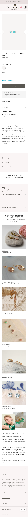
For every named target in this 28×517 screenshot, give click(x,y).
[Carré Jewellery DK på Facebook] (3, 510)
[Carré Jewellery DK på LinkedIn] (12, 510)
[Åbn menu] (3, 7)
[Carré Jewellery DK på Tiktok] (10, 510)
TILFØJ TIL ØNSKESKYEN (8, 80)
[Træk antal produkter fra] (3, 76)
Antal (3, 72)
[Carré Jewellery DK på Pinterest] (5, 510)
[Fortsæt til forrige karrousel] (2, 32)
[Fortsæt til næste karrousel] (26, 32)
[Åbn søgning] (8, 7)
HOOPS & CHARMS (7, 313)
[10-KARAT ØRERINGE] (14, 268)
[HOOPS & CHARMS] (14, 299)
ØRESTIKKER (6, 344)
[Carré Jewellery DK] (15, 7)
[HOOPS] (14, 362)
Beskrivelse (5, 107)
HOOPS (4, 375)
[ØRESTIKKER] (14, 330)
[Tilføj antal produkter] (8, 76)
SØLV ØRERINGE (7, 406)
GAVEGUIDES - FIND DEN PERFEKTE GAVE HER (14, 1)
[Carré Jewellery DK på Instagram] (8, 510)
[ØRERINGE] (14, 237)
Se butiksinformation (8, 95)
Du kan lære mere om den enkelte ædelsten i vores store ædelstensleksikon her (13, 460)
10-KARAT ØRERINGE (8, 282)
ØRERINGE (5, 251)
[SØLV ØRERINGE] (14, 393)
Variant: (6, 64)
